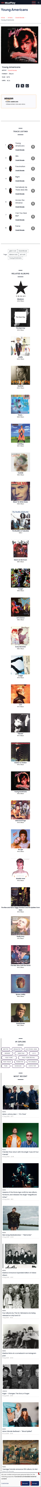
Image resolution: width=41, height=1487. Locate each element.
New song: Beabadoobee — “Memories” (17, 1235)
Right (17, 177)
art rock (22, 254)
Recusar (25, 1483)
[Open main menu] (34, 2)
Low (20, 705)
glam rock (12, 251)
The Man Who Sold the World (20, 965)
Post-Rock (7, 1062)
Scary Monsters (20, 647)
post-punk (9, 1057)
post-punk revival (28, 1057)
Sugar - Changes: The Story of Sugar (15, 1393)
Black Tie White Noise (20, 502)
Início (3, 18)
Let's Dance (21, 618)
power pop (19, 1062)
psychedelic (33, 1062)
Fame (17, 226)
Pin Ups (20, 850)
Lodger (20, 676)
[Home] (8, 2)
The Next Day (20, 328)
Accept (34, 1483)
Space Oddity (20, 994)
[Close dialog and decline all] (39, 1473)
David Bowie (19, 18)
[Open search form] (38, 2)
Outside (20, 473)
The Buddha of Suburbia (20, 531)
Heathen (20, 386)
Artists (10, 18)
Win (16, 156)
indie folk (21, 1053)
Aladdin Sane (20, 878)
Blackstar (20, 299)
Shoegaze (18, 1066)
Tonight (20, 589)
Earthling (20, 444)
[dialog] (20, 1479)
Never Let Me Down (20, 560)
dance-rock (13, 254)
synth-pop (32, 1066)
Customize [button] (5, 1483)
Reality (20, 357)
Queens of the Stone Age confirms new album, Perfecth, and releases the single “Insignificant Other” (19, 1194)
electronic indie (31, 1049)
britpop (5, 1049)
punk (5, 1066)
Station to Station (20, 763)
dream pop (17, 1049)
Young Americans (15, 258)
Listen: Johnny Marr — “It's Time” (14, 1114)
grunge (7, 1053)
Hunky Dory (20, 936)
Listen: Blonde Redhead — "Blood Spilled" (17, 1431)
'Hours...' (20, 415)
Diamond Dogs (20, 821)
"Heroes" (20, 734)
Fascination (20, 166)
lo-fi (34, 1053)
